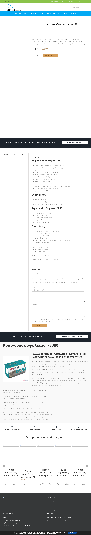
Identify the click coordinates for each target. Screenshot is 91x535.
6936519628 (14, 1)
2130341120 (7, 1)
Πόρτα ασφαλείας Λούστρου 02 (28, 474)
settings (54, 533)
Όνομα (34, 305)
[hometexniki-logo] (14, 5)
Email (34, 312)
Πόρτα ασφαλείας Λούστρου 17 (11, 472)
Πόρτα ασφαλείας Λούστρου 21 (63, 472)
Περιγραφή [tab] (7, 154)
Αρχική (33, 31)
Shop (37, 31)
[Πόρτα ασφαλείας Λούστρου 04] (45, 456)
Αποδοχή (72, 532)
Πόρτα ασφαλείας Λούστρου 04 (45, 472)
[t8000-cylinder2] (16, 86)
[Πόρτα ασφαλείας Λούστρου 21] (63, 456)
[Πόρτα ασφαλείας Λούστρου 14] (80, 456)
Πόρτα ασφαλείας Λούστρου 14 (80, 472)
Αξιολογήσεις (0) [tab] (18, 154)
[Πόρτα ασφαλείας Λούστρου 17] (11, 456)
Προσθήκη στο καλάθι (50, 55)
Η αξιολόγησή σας (38, 290)
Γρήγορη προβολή (15, 484)
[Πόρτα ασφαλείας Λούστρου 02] (28, 456)
